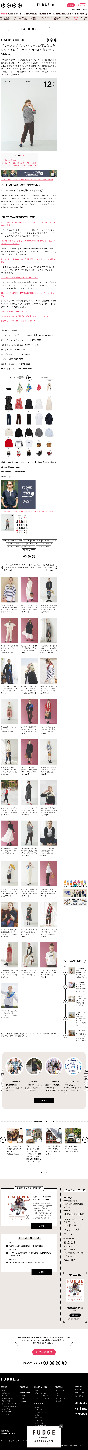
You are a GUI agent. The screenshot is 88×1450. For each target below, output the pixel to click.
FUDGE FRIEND (33, 18)
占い (74, 1218)
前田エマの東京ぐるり (42, 1426)
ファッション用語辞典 (57, 18)
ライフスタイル (40, 1410)
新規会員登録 (44, 1352)
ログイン (82, 5)
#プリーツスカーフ (43, 546)
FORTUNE (59, 14)
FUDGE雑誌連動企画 (70, 1201)
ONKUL (81, 1219)
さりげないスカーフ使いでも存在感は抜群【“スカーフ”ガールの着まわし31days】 (41, 567)
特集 (1, 18)
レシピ (58, 1396)
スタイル (67, 1222)
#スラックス (47, 544)
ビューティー (60, 1393)
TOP (2, 1034)
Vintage (68, 1197)
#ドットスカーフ (14, 546)
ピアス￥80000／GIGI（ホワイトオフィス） (19, 321)
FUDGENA (52, 14)
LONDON (23, 1401)
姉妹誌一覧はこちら (74, 1319)
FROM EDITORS (80, 1393)
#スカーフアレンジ (34, 544)
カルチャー (38, 1407)
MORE (41, 1226)
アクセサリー (84, 18)
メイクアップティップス (42, 1398)
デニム (66, 1260)
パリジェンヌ (71, 1229)
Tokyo (74, 1259)
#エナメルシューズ (49, 541)
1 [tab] (41, 1172)
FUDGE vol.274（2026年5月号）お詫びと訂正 (26, 1246)
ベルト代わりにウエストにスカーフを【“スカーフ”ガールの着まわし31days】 (16, 567)
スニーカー (76, 1222)
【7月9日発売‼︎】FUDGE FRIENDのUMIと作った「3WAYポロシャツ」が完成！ (27, 180)
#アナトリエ (35, 541)
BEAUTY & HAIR (31, 14)
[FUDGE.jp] (45, 4)
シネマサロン (39, 1423)
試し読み (75, 1315)
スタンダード (67, 18)
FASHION (4, 14)
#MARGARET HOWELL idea (12, 541)
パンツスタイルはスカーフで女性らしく (18, 160)
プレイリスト (39, 1420)
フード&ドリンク (40, 1412)
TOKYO (23, 1396)
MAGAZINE (67, 14)
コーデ (68, 1234)
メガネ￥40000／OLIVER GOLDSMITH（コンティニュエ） (25, 316)
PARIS (23, 1399)
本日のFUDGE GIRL (23, 18)
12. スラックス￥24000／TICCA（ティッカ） (19, 277)
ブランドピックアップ (45, 18)
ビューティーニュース (42, 1393)
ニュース (14, 18)
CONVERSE (66, 1219)
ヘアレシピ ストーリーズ (43, 1396)
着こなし (70, 1242)
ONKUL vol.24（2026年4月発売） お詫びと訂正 (26, 1262)
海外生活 (58, 1401)
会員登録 (71, 5)
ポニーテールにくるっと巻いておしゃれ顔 (19, 163)
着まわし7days (76, 18)
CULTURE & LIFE (42, 14)
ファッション (60, 1390)
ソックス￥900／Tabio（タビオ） (15, 311)
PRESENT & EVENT (78, 14)
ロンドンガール (72, 1225)
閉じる (22, 156)
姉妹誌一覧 (78, 1390)
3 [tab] (46, 1172)
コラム (37, 1415)
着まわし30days (69, 1249)
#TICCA (26, 541)
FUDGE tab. (11, 14)
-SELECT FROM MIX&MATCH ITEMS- (21, 166)
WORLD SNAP (20, 14)
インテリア (68, 1246)
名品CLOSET (7, 18)
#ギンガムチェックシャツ (15, 544)
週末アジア (38, 1418)
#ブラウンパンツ (28, 546)
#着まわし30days (29, 550)
